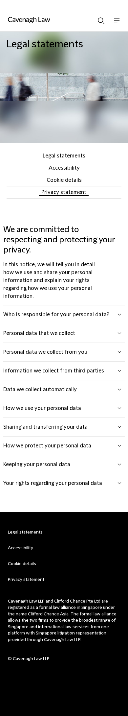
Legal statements (64, 156)
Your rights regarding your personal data (52, 483)
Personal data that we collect (39, 333)
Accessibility (64, 168)
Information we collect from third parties (53, 371)
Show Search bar (101, 18)
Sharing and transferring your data (45, 427)
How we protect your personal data (47, 446)
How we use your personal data (42, 408)
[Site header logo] (54, 20)
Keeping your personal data (36, 464)
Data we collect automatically (40, 390)
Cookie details (64, 180)
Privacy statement (63, 192)
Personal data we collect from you (45, 352)
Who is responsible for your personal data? (56, 315)
